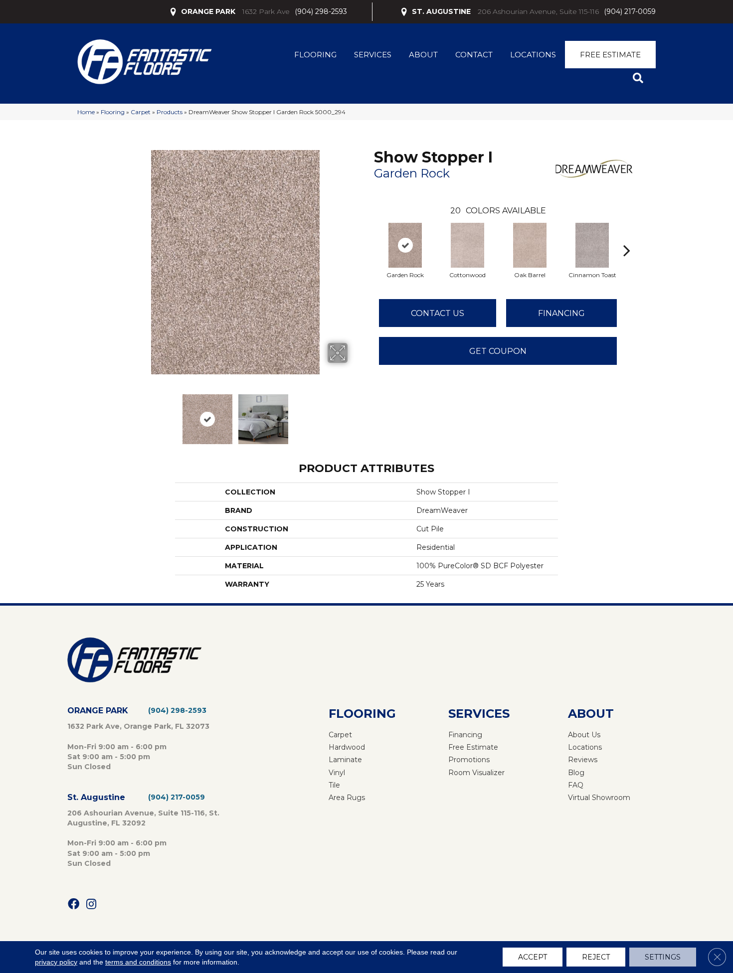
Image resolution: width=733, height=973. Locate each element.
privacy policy (56, 962)
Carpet (141, 112)
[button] (640, 78)
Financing (561, 313)
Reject (596, 957)
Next (354, 414)
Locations (533, 54)
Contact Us (437, 313)
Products (170, 112)
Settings (663, 957)
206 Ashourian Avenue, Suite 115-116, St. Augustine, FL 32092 (143, 818)
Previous (116, 414)
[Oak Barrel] (530, 245)
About (423, 54)
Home (86, 112)
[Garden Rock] (405, 245)
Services (372, 54)
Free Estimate (610, 54)
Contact (474, 54)
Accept (532, 957)
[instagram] (91, 904)
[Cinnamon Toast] (592, 245)
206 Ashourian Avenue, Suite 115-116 (538, 11)
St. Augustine (96, 797)
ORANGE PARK (208, 11)
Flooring (315, 54)
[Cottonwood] (467, 245)
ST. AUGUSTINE (441, 11)
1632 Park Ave (266, 11)
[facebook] (73, 904)
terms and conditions (138, 962)
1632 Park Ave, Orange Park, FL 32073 (138, 726)
